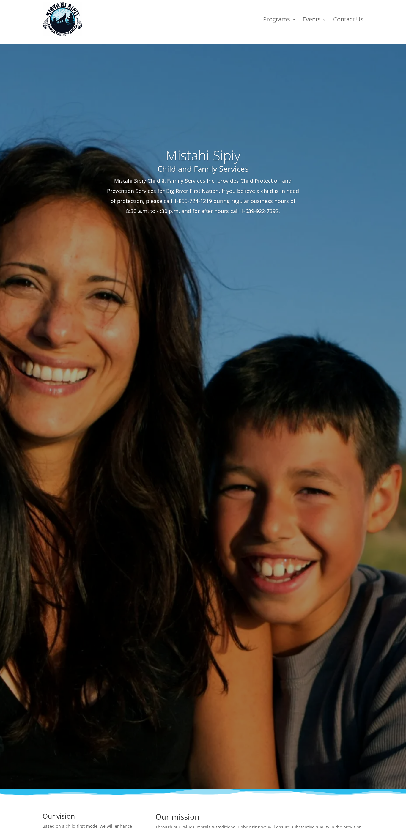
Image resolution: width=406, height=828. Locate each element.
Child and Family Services (203, 168)
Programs (276, 19)
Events (312, 19)
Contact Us (348, 19)
